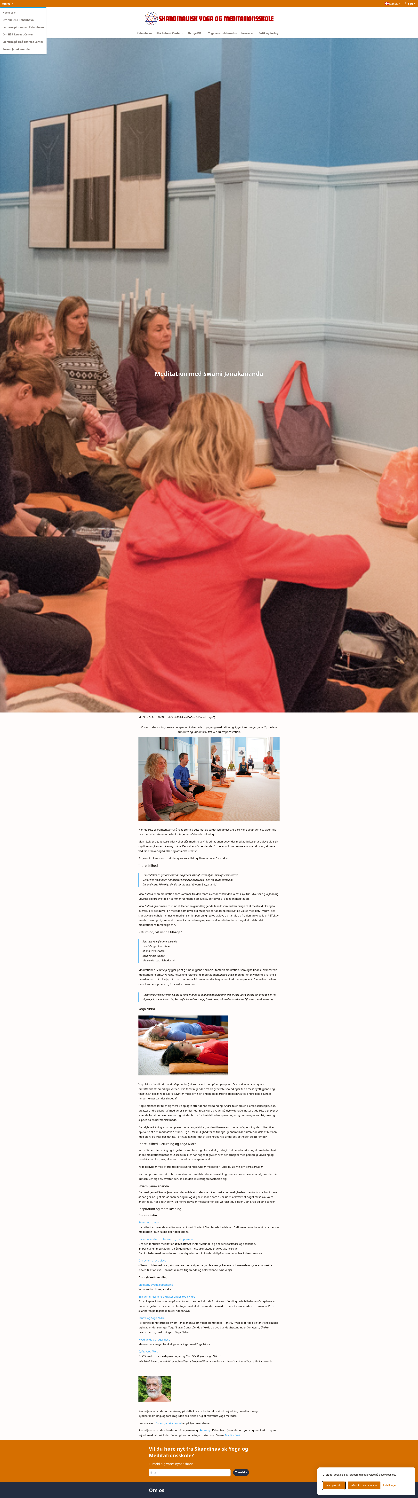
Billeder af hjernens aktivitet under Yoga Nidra (166, 1296)
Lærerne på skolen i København (23, 27)
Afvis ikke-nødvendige (364, 1485)
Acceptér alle (333, 1485)
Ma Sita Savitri (233, 1435)
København (144, 33)
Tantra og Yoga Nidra (151, 1318)
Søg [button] (410, 3)
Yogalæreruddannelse (222, 33)
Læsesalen (248, 33)
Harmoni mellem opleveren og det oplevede (165, 1239)
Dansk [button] (393, 3)
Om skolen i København (18, 20)
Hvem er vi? (10, 12)
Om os (6, 3)
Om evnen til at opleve (152, 1260)
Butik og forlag (268, 33)
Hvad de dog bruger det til (154, 1339)
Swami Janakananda (16, 49)
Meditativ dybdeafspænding (155, 1284)
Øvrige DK (195, 33)
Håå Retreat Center (168, 33)
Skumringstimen (148, 1222)
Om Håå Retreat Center (18, 34)
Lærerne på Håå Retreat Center (23, 42)
